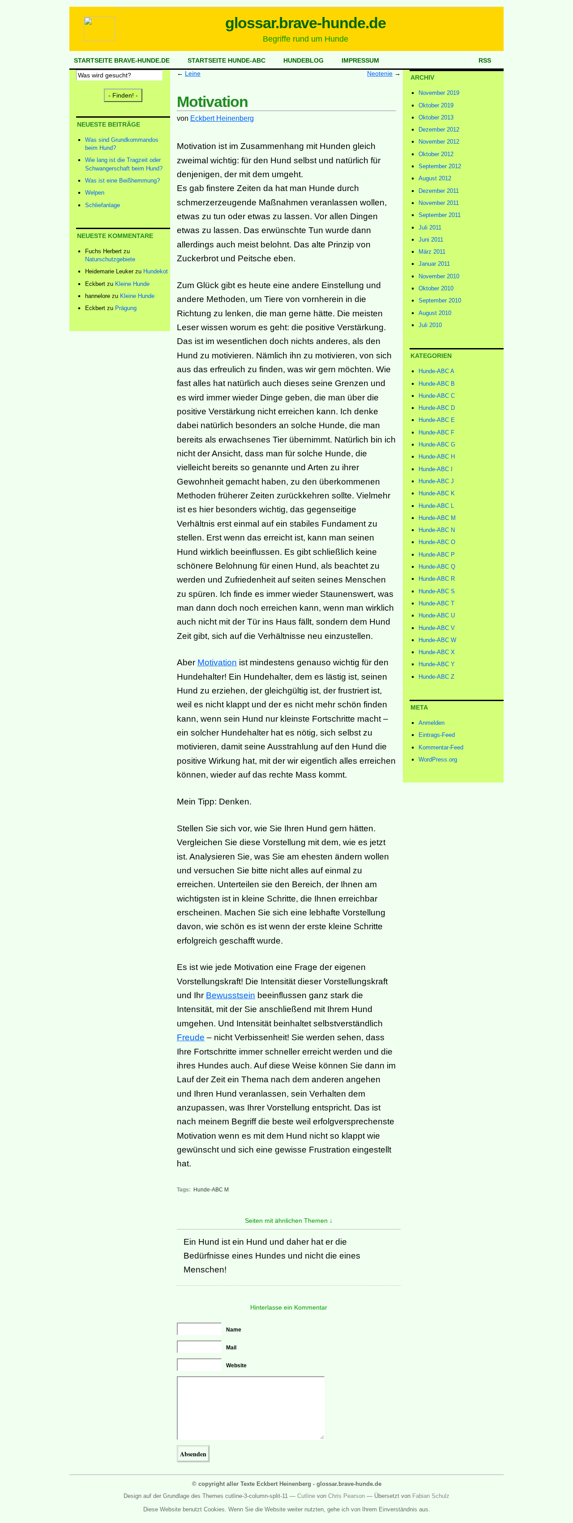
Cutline (306, 1496)
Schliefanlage (102, 205)
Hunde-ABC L (436, 505)
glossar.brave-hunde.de (305, 22)
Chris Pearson (346, 1496)
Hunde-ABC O (437, 542)
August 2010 (435, 313)
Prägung (126, 308)
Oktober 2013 (436, 117)
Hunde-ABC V (437, 628)
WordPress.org (438, 759)
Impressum (360, 60)
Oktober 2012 (436, 154)
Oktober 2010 (436, 288)
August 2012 (435, 178)
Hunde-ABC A (436, 371)
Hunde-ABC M (211, 1190)
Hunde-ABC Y (437, 664)
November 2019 (439, 92)
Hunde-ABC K (437, 493)
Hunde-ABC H (437, 456)
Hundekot (155, 271)
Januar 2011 (434, 263)
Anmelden (432, 722)
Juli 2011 (430, 227)
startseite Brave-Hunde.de (122, 60)
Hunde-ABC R (437, 578)
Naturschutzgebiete (110, 259)
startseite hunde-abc (226, 60)
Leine (193, 73)
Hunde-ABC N (437, 530)
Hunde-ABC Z (436, 676)
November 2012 (439, 141)
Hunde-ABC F (436, 432)
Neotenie (380, 73)
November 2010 (439, 276)
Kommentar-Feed (441, 747)
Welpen (94, 192)
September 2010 (440, 300)
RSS (485, 60)
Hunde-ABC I (436, 469)
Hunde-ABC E (437, 420)
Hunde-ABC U (437, 615)
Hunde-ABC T (436, 603)
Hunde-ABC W (437, 640)
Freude (191, 1037)
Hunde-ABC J (436, 481)
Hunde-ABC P (437, 554)
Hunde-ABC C (437, 395)
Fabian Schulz (430, 1496)
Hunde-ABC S (437, 591)
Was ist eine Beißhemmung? (122, 180)
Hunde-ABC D (437, 407)
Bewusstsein (230, 995)
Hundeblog (303, 60)
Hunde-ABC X (437, 652)
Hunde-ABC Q (437, 566)
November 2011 (439, 203)
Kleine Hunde (132, 284)
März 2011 (432, 251)
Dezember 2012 (439, 129)
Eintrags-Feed (437, 735)
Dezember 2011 (439, 190)
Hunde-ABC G (437, 444)
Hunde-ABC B (437, 383)
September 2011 (440, 215)
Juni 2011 (431, 239)
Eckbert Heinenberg (222, 118)
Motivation (217, 662)
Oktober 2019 (436, 105)
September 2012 (440, 166)
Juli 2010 (430, 325)
